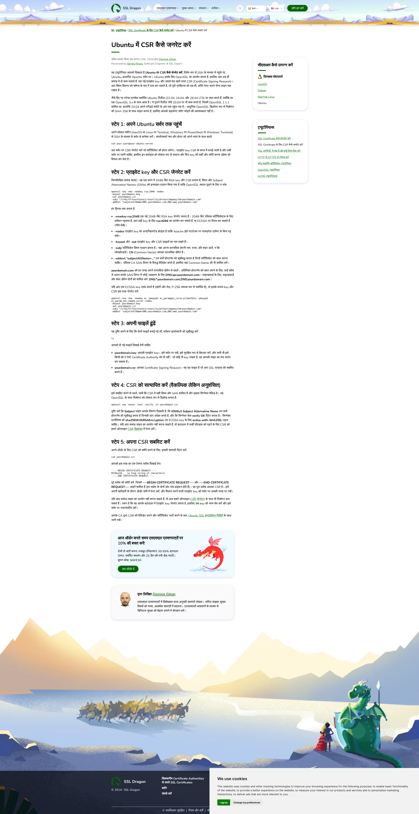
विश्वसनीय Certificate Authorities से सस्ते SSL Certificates (183, 780)
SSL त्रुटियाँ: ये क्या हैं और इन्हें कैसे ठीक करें (279, 151)
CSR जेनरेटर (197, 499)
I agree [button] (224, 802)
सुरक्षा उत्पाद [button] (187, 8)
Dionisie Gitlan (167, 59)
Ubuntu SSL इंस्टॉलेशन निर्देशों (205, 516)
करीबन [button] (215, 8)
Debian (262, 90)
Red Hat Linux (266, 97)
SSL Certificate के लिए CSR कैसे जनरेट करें (150, 30)
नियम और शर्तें (196, 810)
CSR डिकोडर (135, 429)
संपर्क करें (167, 794)
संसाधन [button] (202, 8)
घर (112, 30)
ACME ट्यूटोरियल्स (267, 176)
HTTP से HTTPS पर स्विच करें (273, 157)
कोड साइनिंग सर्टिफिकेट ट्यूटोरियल (274, 163)
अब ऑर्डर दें (128, 569)
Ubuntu (262, 103)
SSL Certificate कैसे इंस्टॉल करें (274, 138)
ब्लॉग (164, 788)
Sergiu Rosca (135, 63)
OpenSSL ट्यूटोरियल (269, 170)
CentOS (262, 84)
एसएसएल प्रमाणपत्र (166, 8)
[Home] (126, 8)
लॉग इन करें (297, 8)
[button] (240, 8)
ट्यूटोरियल (121, 30)
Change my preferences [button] (246, 802)
